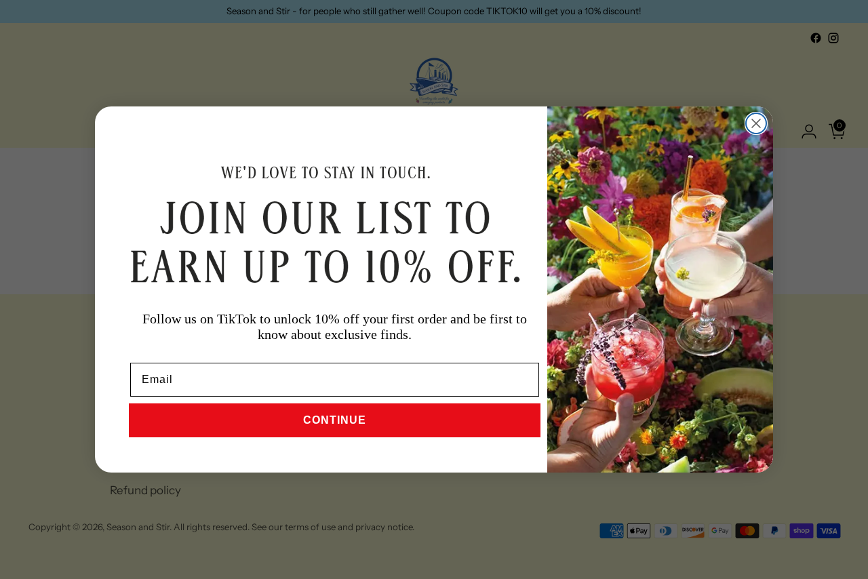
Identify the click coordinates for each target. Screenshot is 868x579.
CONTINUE (334, 420)
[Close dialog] (756, 123)
